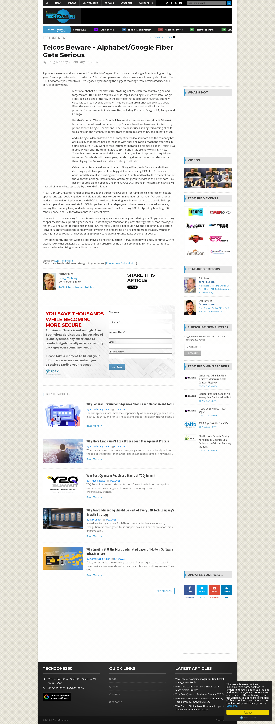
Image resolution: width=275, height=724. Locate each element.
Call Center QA (226, 29)
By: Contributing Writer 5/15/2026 (105, 558)
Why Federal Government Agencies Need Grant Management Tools (130, 404)
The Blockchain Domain (130, 29)
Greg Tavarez (205, 301)
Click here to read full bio (77, 287)
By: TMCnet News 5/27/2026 (103, 480)
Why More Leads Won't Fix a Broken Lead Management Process (127, 441)
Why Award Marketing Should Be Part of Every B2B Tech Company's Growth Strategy (130, 512)
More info (232, 706)
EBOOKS (114, 686)
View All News (164, 590)
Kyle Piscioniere (63, 260)
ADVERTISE (115, 694)
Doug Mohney (57, 62)
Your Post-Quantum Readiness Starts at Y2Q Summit (120, 475)
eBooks (109, 3)
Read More (92, 426)
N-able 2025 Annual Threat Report (212, 410)
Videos (72, 3)
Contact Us (146, 3)
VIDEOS (114, 678)
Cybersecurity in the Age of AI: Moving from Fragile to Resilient (215, 395)
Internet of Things (196, 29)
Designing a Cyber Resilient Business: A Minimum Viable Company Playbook (212, 378)
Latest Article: (208, 282)
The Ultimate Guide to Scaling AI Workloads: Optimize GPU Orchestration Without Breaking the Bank (215, 441)
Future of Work (98, 29)
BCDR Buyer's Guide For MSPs (213, 423)
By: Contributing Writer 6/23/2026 (105, 446)
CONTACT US (116, 702)
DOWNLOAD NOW (207, 386)
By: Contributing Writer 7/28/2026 (105, 409)
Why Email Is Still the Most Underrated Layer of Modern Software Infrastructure (129, 551)
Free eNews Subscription (161, 37)
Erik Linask (204, 278)
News (58, 3)
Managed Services (165, 29)
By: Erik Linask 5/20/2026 (101, 519)
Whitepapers (90, 3)
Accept (248, 712)
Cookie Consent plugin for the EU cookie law (248, 718)
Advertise (126, 3)
